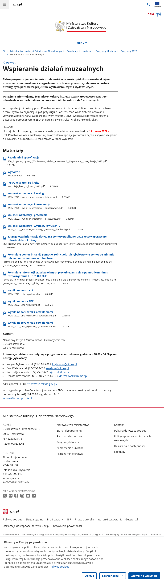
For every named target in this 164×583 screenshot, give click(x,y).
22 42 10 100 (10, 465)
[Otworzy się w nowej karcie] (5, 496)
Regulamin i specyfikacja (57, 161)
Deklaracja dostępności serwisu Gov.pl (26, 526)
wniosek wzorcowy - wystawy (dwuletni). (45, 227)
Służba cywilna (34, 519)
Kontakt (119, 425)
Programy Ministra (106, 51)
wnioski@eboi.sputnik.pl (17, 398)
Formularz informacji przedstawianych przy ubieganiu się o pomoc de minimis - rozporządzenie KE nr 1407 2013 (59, 278)
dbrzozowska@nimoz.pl (73, 376)
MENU (80, 42)
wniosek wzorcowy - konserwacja (42, 205)
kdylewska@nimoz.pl (64, 364)
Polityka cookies (12, 519)
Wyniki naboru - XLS (30, 292)
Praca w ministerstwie (70, 453)
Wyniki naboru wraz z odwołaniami (39, 313)
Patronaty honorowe (69, 436)
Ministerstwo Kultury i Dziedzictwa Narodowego (36, 51)
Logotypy (119, 452)
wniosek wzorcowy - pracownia (41, 216)
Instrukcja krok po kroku (33, 184)
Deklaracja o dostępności (129, 446)
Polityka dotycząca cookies (130, 430)
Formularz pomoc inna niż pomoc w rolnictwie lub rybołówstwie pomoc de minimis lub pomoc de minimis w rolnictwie (58, 260)
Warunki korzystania (110, 519)
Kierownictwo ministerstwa (73, 425)
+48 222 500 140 (12, 474)
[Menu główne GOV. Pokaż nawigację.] (4, 4)
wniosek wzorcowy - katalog (39, 195)
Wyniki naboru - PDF (30, 302)
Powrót (11, 62)
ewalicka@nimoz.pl (57, 368)
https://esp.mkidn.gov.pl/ (42, 384)
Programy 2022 (129, 51)
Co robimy (72, 51)
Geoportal (131, 519)
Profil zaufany (55, 519)
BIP (69, 519)
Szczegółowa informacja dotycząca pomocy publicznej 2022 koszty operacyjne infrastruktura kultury (60, 242)
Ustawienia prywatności (67, 526)
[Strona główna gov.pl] (4, 51)
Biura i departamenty (69, 430)
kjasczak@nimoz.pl (61, 372)
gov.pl (14, 512)
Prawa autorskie (84, 519)
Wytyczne (21, 173)
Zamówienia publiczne (70, 448)
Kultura (87, 51)
